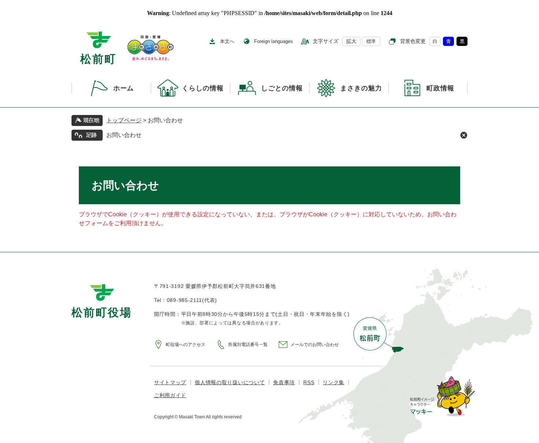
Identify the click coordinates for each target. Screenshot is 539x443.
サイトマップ (170, 382)
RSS (308, 382)
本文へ (227, 41)
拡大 (351, 41)
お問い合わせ (124, 135)
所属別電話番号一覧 (248, 344)
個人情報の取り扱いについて (230, 382)
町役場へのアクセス (185, 344)
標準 (371, 41)
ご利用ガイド (170, 395)
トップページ (124, 120)
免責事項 (284, 382)
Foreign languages (273, 41)
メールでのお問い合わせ (314, 344)
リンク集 (333, 382)
